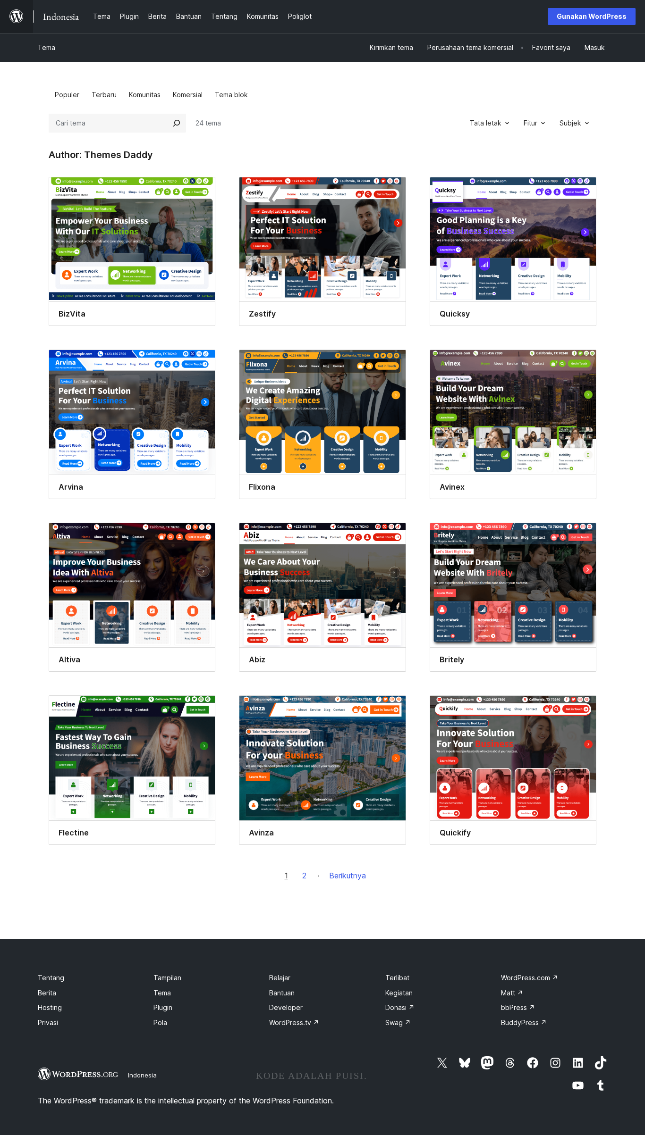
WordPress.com (529, 978)
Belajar (279, 978)
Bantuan (282, 993)
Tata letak (485, 123)
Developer (286, 1007)
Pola (160, 1022)
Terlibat (397, 978)
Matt (512, 993)
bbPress (518, 1007)
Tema (46, 47)
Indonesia (142, 1075)
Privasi (48, 1022)
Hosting (50, 1007)
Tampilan (167, 978)
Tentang (51, 978)
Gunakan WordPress (592, 16)
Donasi (400, 1007)
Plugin (162, 1007)
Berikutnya (347, 875)
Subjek (570, 123)
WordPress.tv (294, 1022)
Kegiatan (399, 993)
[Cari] (176, 123)
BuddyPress (524, 1022)
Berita (47, 993)
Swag (398, 1022)
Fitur (530, 123)
